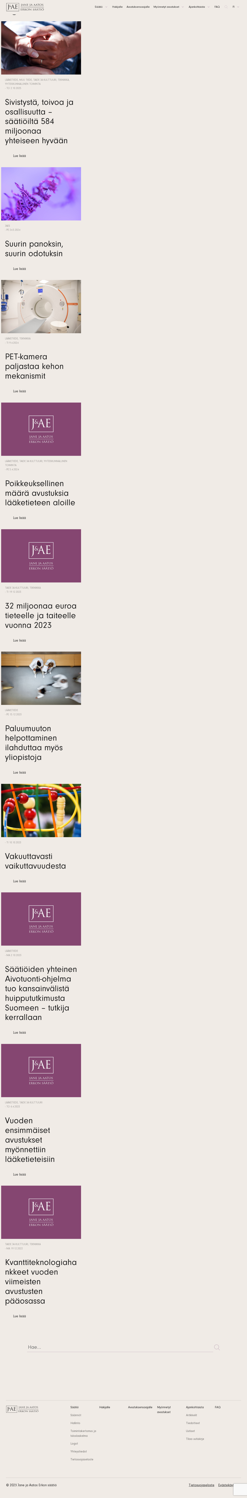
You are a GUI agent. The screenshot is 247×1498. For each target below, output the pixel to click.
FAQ (217, 7)
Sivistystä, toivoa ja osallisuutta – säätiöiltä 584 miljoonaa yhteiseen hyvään (39, 122)
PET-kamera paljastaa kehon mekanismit (34, 367)
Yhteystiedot (78, 1451)
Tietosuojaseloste (81, 1459)
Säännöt (75, 1415)
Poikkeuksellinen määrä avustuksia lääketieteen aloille (40, 494)
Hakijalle (117, 7)
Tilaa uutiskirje (195, 1439)
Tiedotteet (193, 1423)
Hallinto (75, 1423)
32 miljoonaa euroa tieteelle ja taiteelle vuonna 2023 (41, 617)
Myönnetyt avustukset (166, 7)
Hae (226, 7)
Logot (74, 1443)
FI (233, 7)
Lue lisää (19, 156)
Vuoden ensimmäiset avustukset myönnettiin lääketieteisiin (30, 1141)
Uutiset (190, 1431)
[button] (217, 1347)
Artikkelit (191, 1415)
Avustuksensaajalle (138, 7)
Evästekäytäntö (229, 1485)
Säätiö (99, 7)
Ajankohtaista (197, 7)
